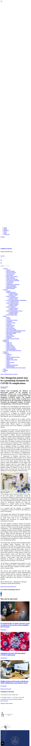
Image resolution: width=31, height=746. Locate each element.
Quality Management (11, 285)
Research (5, 351)
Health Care (6, 341)
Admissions (6, 340)
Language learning (10, 328)
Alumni (8, 363)
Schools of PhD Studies (11, 314)
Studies (5, 316)
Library (5, 233)
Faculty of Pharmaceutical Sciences (14, 310)
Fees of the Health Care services (13, 350)
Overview (8, 318)
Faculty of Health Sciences (12, 302)
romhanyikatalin (3, 387)
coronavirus (7, 586)
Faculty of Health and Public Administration (16, 300)
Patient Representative (11, 349)
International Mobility (11, 333)
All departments (10, 281)
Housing (8, 355)
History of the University (12, 276)
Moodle (5, 229)
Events (5, 231)
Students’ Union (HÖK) (11, 359)
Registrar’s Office (13, 295)
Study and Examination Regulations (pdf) (15, 330)
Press (4, 371)
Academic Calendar (10, 322)
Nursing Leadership (10, 347)
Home (2, 374)
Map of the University (4, 700)
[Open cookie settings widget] (2, 743)
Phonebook (6, 230)
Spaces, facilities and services (13, 357)
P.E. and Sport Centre (11, 329)
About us (5, 268)
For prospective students (11, 320)
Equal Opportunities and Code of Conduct (16, 367)
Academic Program (13, 293)
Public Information (10, 288)
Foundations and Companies (12, 284)
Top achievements (10, 273)
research (14, 586)
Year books (8, 324)
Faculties (5, 289)
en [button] (1, 254)
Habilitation (9, 337)
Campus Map (9, 283)
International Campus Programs (13, 332)
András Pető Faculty (11, 292)
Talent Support (9, 358)
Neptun (5, 227)
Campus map (6, 234)
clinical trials (3, 586)
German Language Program (12, 338)
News (4, 369)
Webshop (5, 370)
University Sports (10, 362)
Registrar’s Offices (10, 325)
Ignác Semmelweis (10, 277)
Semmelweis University (6, 248)
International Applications (12, 365)
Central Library (9, 326)
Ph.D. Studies (9, 334)
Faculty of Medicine (11, 306)
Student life (6, 353)
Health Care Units (10, 346)
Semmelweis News (8, 374)
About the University (11, 272)
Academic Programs (13, 301)
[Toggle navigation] (1, 257)
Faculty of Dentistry (10, 296)
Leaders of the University (12, 279)
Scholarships (9, 321)
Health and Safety (10, 366)
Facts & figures (9, 275)
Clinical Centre (9, 345)
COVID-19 (11, 586)
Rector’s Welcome (10, 271)
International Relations (11, 287)
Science (15, 374)
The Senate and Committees (12, 280)
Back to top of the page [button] (6, 688)
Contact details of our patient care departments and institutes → (12, 699)
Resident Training (10, 336)
